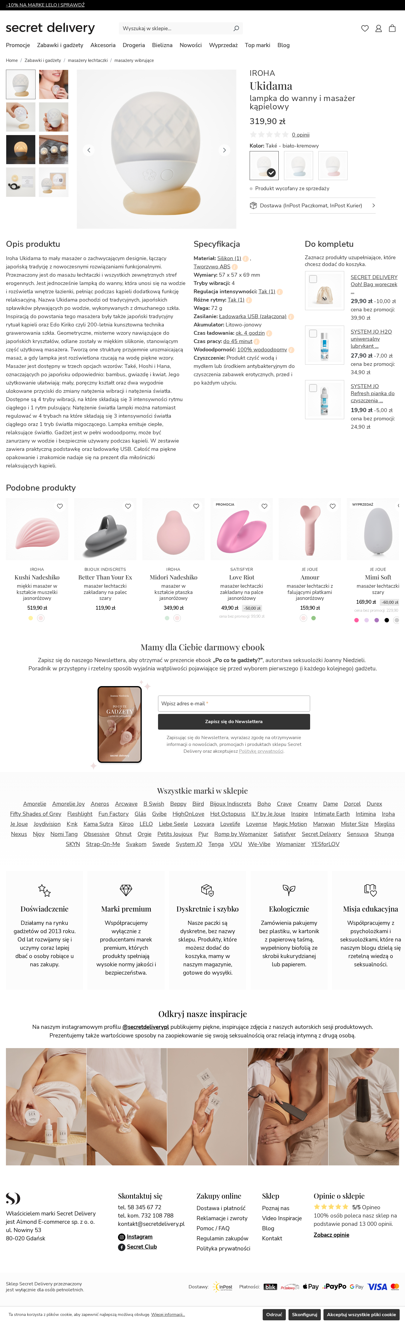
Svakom (136, 844)
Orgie (145, 834)
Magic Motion (290, 824)
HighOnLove (188, 814)
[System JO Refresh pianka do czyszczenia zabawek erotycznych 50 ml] (325, 400)
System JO (189, 844)
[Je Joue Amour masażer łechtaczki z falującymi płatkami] (310, 529)
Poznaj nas (275, 1208)
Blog (268, 1228)
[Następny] (224, 149)
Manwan (324, 824)
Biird (198, 804)
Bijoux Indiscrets (230, 804)
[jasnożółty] (30, 618)
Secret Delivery (321, 834)
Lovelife (230, 824)
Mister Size (355, 824)
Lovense (256, 824)
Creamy (307, 804)
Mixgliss (384, 824)
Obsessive (96, 834)
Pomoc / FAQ (213, 1228)
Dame (330, 804)
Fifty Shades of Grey (35, 814)
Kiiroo (126, 824)
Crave (284, 804)
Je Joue (19, 824)
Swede (161, 844)
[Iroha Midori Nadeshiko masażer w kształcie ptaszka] (173, 529)
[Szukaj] (236, 28)
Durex (374, 804)
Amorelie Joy (68, 804)
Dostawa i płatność (221, 1208)
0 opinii (301, 134)
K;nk (72, 824)
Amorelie (34, 804)
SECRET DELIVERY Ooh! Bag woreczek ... (374, 284)
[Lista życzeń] (365, 28)
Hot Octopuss (227, 814)
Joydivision (47, 824)
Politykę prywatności (261, 751)
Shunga (384, 834)
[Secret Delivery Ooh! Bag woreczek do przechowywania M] (325, 290)
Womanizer (290, 844)
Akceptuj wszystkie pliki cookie (361, 1314)
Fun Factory (113, 814)
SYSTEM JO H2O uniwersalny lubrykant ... (371, 339)
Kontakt (272, 1238)
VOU (236, 844)
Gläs (140, 814)
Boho (264, 804)
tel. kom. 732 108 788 (145, 1216)
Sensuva (358, 834)
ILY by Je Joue (268, 814)
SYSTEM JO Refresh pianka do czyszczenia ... (373, 393)
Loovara (204, 824)
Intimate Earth (332, 814)
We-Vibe (259, 844)
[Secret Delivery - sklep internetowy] (50, 28)
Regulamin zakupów (222, 1238)
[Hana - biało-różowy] (333, 166)
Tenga (216, 844)
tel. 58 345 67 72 (139, 1207)
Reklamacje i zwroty (222, 1218)
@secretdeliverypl (145, 1027)
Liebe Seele (173, 824)
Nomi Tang (64, 834)
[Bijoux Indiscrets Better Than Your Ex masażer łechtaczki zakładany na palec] (105, 529)
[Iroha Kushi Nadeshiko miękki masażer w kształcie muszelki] (37, 529)
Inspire (299, 814)
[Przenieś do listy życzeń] (60, 506)
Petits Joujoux (174, 834)
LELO (146, 824)
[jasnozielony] (167, 618)
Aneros (100, 804)
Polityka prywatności (223, 1248)
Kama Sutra (98, 824)
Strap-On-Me (103, 844)
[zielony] (313, 618)
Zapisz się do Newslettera (234, 721)
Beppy (178, 804)
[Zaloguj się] (378, 28)
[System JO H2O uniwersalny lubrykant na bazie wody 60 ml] (325, 345)
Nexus (19, 834)
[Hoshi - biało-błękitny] (299, 166)
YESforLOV (325, 844)
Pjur (203, 834)
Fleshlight (80, 814)
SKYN (73, 844)
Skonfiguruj (304, 1314)
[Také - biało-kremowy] (264, 166)
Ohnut (123, 834)
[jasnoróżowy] (40, 618)
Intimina (366, 814)
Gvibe (159, 814)
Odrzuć (274, 1314)
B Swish (153, 804)
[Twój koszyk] (395, 29)
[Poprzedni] (89, 149)
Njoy (38, 834)
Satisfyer (285, 834)
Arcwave (126, 804)
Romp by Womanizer (241, 834)
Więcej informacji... (168, 1314)
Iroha (262, 73)
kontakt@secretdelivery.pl (151, 1224)
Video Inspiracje (282, 1218)
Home (12, 60)
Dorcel (352, 804)
